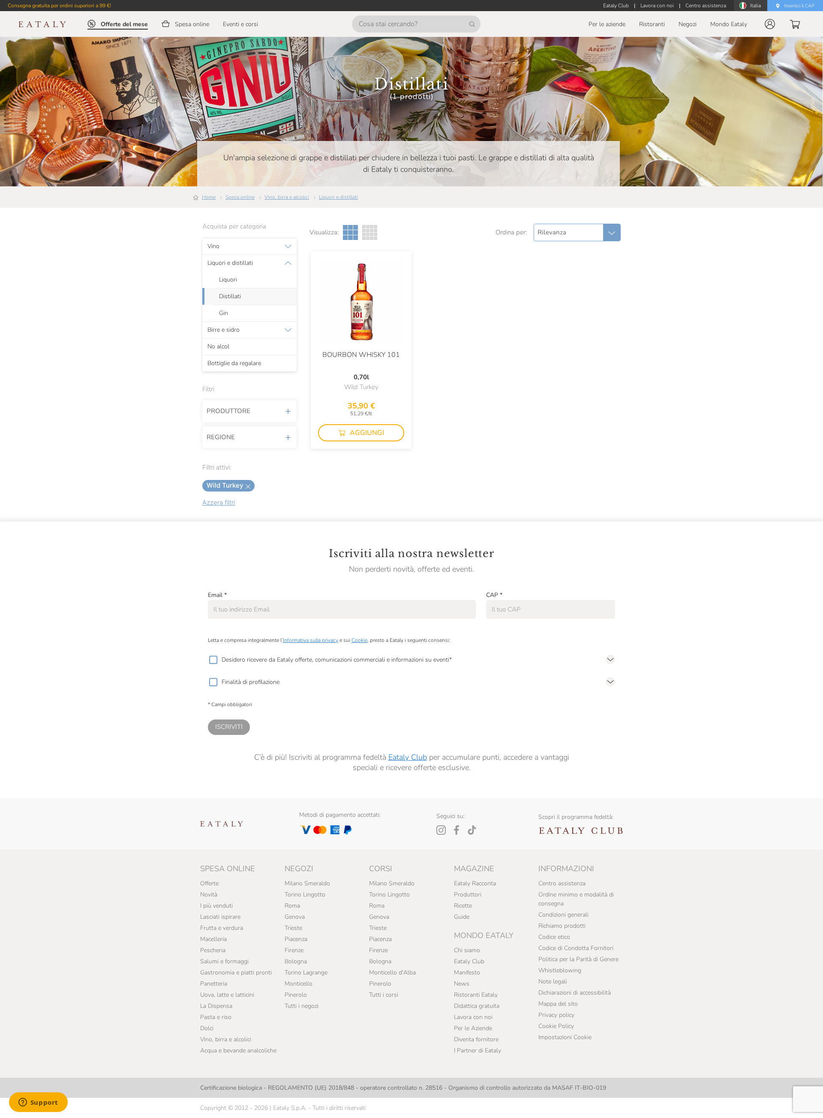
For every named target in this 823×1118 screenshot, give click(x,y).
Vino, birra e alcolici (286, 197)
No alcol (218, 347)
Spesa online (240, 197)
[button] (769, 24)
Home (209, 197)
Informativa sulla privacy (310, 640)
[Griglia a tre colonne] (350, 232)
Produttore (228, 411)
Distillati (230, 297)
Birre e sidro (223, 330)
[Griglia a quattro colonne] (369, 232)
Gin (223, 313)
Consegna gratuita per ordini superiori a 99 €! (59, 5)
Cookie (359, 640)
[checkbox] (213, 660)
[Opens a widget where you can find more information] (38, 1103)
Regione (221, 437)
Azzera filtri (218, 502)
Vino (213, 246)
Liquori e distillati (338, 197)
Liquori (228, 280)
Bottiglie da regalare (234, 363)
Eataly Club (407, 757)
